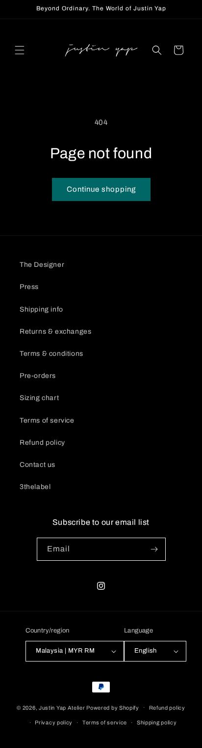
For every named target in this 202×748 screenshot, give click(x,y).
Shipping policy (157, 722)
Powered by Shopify (112, 707)
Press (29, 286)
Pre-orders (38, 375)
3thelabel (35, 486)
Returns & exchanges (55, 331)
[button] (19, 50)
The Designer (42, 264)
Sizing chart (39, 398)
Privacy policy (54, 722)
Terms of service (47, 420)
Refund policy (42, 442)
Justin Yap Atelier (62, 707)
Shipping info (41, 309)
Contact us (37, 464)
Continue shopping (101, 189)
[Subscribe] (154, 549)
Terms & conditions (51, 353)
